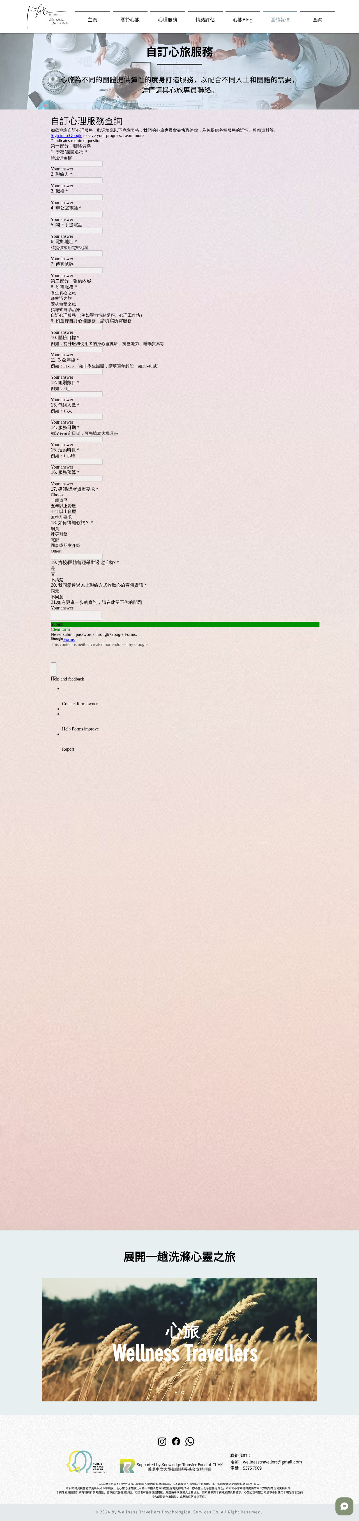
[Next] (309, 1339)
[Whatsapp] (189, 1441)
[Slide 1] (176, 1393)
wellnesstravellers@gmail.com (272, 1462)
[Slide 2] (182, 1392)
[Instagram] (162, 1441)
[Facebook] (176, 1441)
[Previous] (49, 1339)
